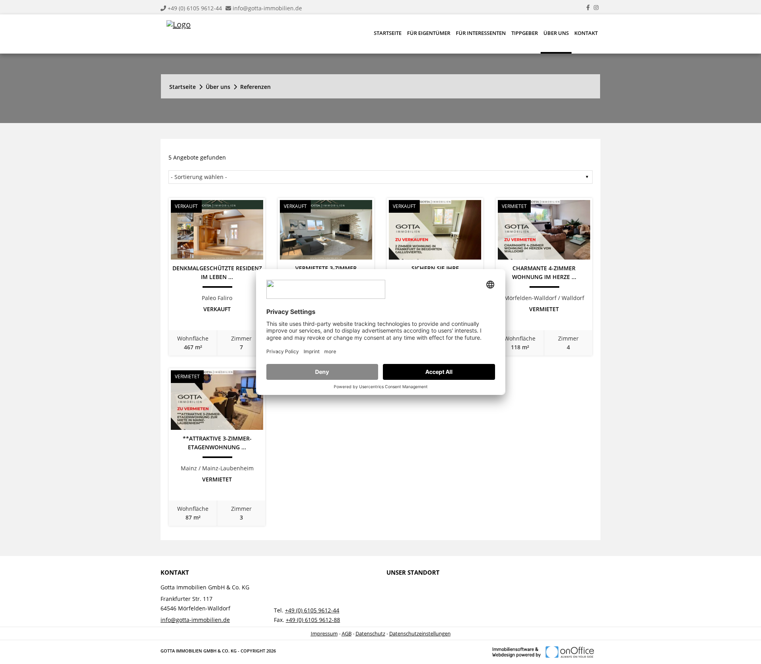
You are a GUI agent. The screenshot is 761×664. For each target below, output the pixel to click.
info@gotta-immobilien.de (267, 8)
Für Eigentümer (428, 33)
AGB (347, 633)
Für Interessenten (481, 33)
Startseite (388, 33)
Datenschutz (370, 633)
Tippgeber (524, 33)
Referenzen (255, 86)
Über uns (556, 33)
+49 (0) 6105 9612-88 (313, 620)
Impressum (324, 633)
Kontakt (586, 33)
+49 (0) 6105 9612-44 (195, 8)
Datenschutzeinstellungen (420, 633)
